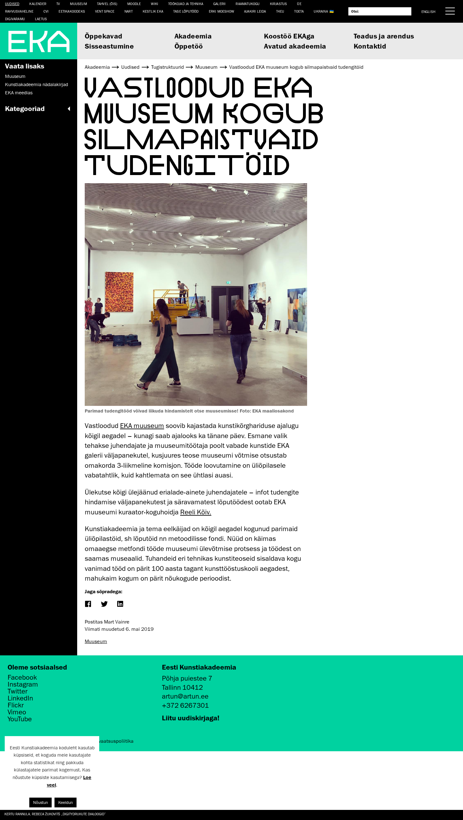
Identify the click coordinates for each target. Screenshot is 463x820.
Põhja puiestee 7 (187, 678)
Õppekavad (104, 36)
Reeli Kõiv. (195, 512)
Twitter (17, 691)
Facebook (22, 677)
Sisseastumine (109, 46)
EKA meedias (18, 93)
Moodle (134, 4)
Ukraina (321, 11)
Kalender (37, 4)
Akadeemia (193, 36)
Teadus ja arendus (384, 36)
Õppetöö (188, 46)
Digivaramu (15, 19)
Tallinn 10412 (182, 687)
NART (128, 11)
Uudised (12, 4)
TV (58, 4)
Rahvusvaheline (19, 11)
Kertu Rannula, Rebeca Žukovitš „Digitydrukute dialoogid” (55, 814)
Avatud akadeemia (295, 46)
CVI (46, 11)
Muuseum (78, 4)
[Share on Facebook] (88, 604)
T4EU (280, 11)
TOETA (299, 11)
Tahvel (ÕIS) (107, 4)
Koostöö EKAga (289, 36)
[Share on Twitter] (104, 604)
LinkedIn (20, 698)
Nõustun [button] (40, 802)
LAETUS (41, 19)
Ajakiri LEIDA (255, 11)
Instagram (23, 684)
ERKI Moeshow (221, 11)
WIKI (154, 4)
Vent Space (104, 11)
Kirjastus (278, 4)
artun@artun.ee (185, 696)
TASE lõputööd (186, 11)
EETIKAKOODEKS (72, 11)
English (428, 11)
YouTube (20, 719)
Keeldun (65, 802)
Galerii (219, 4)
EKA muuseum (142, 425)
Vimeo (17, 712)
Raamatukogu (248, 4)
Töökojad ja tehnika (185, 4)
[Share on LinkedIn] (120, 604)
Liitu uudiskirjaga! (191, 718)
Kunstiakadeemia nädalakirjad (36, 84)
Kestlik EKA (153, 11)
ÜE (299, 4)
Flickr (16, 705)
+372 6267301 (185, 705)
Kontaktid (370, 46)
